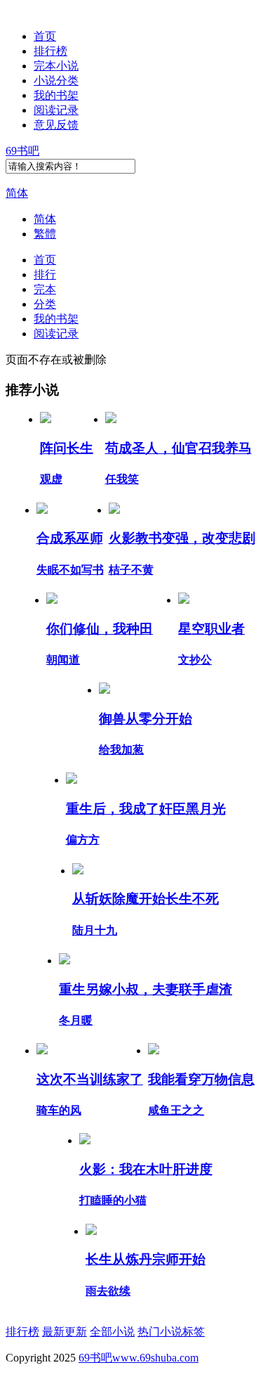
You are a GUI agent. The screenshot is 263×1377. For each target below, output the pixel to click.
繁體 (45, 234)
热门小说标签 (171, 1332)
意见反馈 (56, 125)
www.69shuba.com (155, 1358)
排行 (45, 274)
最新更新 (64, 1332)
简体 (17, 193)
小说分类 (56, 80)
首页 (45, 36)
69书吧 (22, 151)
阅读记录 (56, 110)
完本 (45, 289)
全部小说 (112, 1332)
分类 (45, 304)
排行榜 (50, 51)
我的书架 (56, 95)
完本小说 (56, 66)
